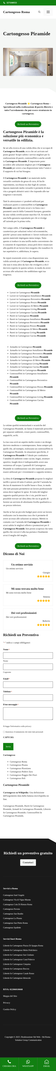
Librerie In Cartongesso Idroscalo (17, 978)
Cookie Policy (9, 1009)
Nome (5, 661)
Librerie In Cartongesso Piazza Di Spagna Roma (23, 945)
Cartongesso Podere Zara (21, 771)
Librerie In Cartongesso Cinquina (17, 964)
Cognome (7, 672)
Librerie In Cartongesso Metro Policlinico (20, 950)
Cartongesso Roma (16, 12)
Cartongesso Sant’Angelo (13, 895)
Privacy (6, 1002)
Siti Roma (46, 1037)
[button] (39, 12)
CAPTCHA (8, 737)
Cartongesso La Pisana (12, 918)
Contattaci (28, 862)
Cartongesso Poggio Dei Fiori (23, 775)
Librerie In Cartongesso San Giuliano (18, 955)
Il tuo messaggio (10, 704)
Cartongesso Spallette (12, 927)
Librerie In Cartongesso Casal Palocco (19, 959)
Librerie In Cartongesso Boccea (16, 969)
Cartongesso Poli (17, 778)
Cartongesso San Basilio (13, 914)
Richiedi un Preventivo (28, 124)
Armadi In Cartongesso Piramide (27, 809)
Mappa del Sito (10, 996)
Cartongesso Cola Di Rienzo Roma (17, 904)
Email (6, 679)
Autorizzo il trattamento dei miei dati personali (24, 732)
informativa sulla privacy (21, 726)
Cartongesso (9, 792)
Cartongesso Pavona (11, 909)
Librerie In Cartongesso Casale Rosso (18, 973)
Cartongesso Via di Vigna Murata (17, 900)
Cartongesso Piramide (13, 806)
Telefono (7, 691)
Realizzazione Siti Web (30, 1037)
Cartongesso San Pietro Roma (15, 923)
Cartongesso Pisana (19, 765)
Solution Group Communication (28, 1040)
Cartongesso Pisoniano (20, 768)
